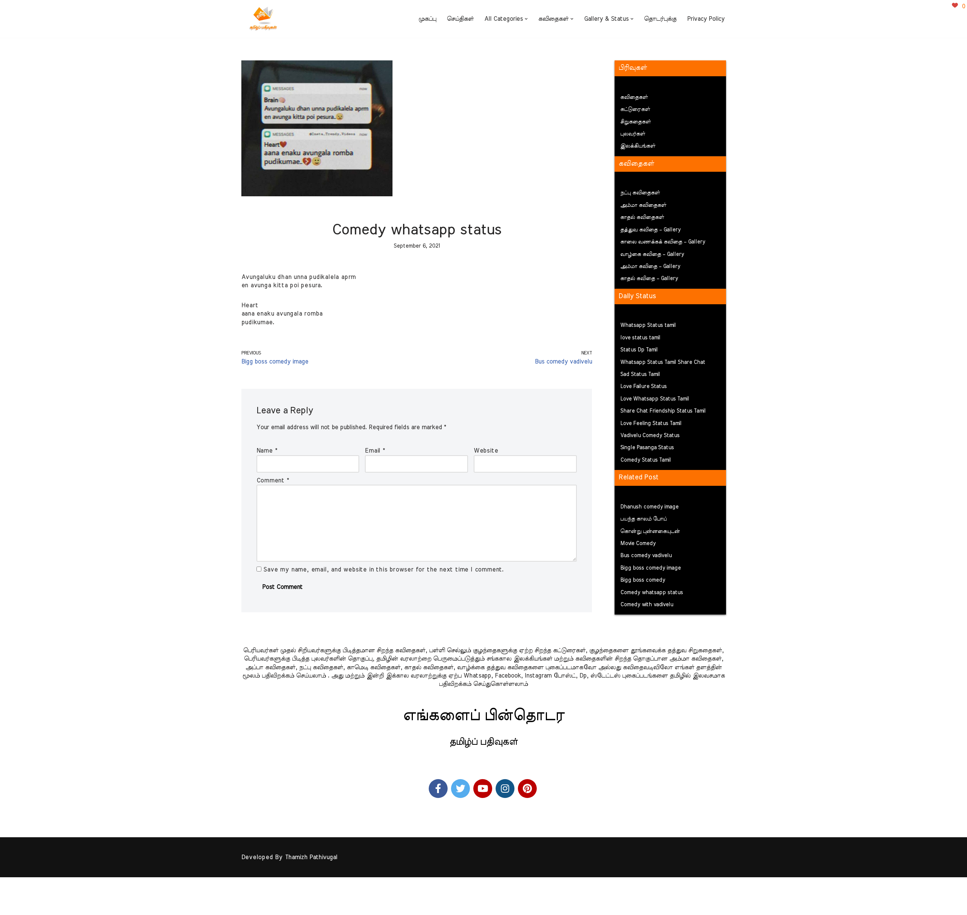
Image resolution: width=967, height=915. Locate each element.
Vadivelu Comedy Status (650, 435)
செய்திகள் (460, 19)
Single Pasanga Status (647, 447)
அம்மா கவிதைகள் (643, 205)
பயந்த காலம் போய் (643, 519)
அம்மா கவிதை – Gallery (650, 266)
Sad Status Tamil (640, 374)
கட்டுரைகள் (635, 109)
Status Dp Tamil (639, 350)
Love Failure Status (643, 386)
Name (266, 451)
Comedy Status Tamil (645, 460)
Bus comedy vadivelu (646, 555)
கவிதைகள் (634, 97)
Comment (272, 481)
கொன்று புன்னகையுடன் (650, 531)
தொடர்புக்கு (660, 19)
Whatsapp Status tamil (648, 325)
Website (486, 451)
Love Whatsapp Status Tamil (654, 399)
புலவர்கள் (632, 134)
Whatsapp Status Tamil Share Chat (662, 362)
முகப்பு (427, 19)
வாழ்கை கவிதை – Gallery (652, 254)
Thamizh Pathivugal (311, 857)
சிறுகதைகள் (635, 122)
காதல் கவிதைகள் (642, 217)
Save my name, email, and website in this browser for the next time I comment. (383, 570)
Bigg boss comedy (642, 580)
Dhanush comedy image (649, 507)
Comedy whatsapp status (651, 592)
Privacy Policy (705, 19)
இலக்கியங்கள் (637, 146)
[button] (526, 18)
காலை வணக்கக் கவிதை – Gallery (662, 242)
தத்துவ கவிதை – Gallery (650, 230)
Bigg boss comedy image (650, 568)
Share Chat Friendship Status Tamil (663, 411)
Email (375, 451)
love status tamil (640, 337)
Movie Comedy (638, 543)
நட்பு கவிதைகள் (640, 193)
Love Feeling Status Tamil (650, 423)
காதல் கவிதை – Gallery (649, 278)
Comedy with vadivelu (646, 604)
